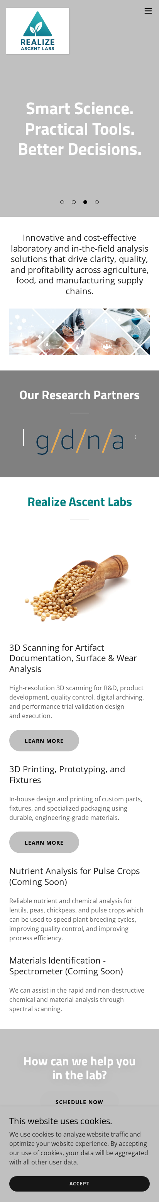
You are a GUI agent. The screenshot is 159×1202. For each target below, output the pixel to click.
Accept (79, 1183)
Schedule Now (80, 1102)
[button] (62, 202)
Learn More (44, 740)
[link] (37, 11)
